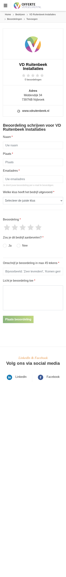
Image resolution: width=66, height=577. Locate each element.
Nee (25, 245)
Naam (8, 136)
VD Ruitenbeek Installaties (42, 14)
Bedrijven (20, 14)
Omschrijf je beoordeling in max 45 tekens (31, 263)
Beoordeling (12, 219)
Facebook (53, 376)
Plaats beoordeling (18, 319)
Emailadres (11, 170)
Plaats (8, 153)
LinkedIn (21, 376)
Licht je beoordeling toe (19, 280)
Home (8, 14)
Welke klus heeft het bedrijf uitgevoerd (28, 192)
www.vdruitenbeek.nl (35, 110)
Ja (10, 245)
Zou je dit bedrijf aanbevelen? (23, 237)
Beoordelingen (14, 19)
